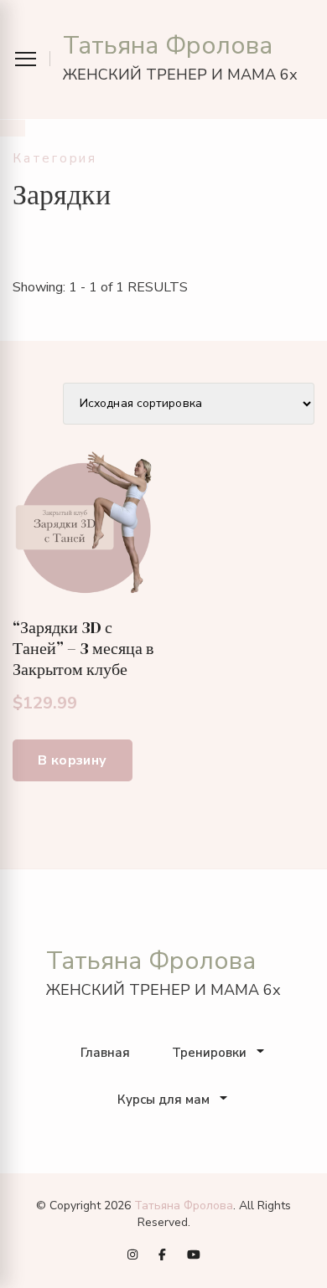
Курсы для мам (163, 1099)
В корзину (72, 760)
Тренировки (209, 1052)
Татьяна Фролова (167, 45)
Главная (105, 1052)
